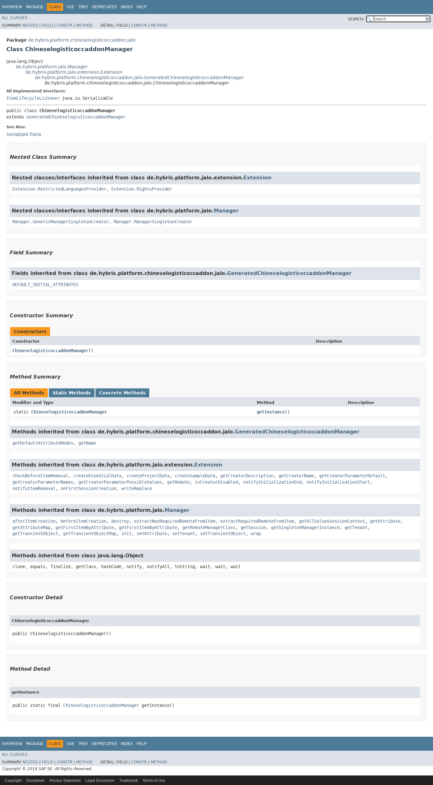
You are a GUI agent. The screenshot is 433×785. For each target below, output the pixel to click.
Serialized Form (23, 134)
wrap (256, 533)
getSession (253, 527)
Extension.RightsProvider (141, 188)
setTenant (183, 533)
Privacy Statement (65, 780)
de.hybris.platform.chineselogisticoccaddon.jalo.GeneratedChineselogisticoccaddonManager (139, 77)
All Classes (15, 18)
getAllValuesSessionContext (332, 521)
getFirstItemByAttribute (84, 527)
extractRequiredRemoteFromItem (257, 521)
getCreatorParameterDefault (352, 475)
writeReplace (136, 488)
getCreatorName (296, 475)
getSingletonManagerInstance (305, 527)
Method (84, 25)
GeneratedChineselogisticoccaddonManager (76, 116)
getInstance (271, 411)
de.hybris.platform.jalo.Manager (52, 66)
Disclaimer (35, 780)
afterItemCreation (33, 521)
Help (141, 7)
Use (70, 7)
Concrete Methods (122, 392)
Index (127, 7)
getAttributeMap (31, 527)
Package (34, 7)
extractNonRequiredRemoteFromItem (174, 521)
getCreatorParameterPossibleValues (120, 482)
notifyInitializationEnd (272, 482)
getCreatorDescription (247, 475)
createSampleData (195, 475)
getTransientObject (35, 533)
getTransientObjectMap (89, 533)
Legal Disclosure (99, 780)
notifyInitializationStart (338, 482)
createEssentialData (97, 475)
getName (87, 443)
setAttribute (152, 533)
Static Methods (72, 392)
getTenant (356, 527)
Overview (12, 7)
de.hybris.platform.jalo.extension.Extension (73, 72)
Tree (83, 7)
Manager (226, 211)
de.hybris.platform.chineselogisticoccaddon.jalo (82, 40)
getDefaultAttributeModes (42, 443)
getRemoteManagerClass (209, 527)
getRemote (178, 482)
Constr (64, 25)
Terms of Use (154, 780)
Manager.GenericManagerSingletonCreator (60, 221)
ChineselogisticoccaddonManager (50, 350)
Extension (257, 178)
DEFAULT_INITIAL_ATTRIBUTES (45, 284)
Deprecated (104, 7)
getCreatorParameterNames (42, 482)
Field (47, 25)
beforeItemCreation (83, 521)
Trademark (128, 780)
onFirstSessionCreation (88, 488)
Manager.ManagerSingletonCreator (153, 221)
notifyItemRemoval (33, 488)
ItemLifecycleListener (33, 98)
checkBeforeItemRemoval (40, 475)
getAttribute (385, 521)
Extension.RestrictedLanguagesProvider (59, 188)
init (126, 533)
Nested (30, 25)
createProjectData (148, 475)
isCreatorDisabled (216, 482)
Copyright (13, 780)
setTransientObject (223, 533)
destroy (120, 521)
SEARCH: (356, 19)
